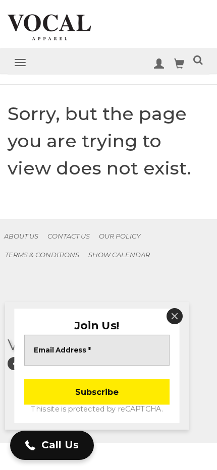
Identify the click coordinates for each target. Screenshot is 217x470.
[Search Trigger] (198, 62)
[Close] (175, 316)
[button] (52, 445)
